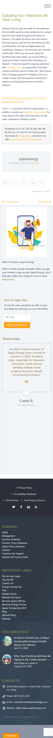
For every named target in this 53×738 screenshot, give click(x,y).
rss (36, 507)
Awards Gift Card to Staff (15, 557)
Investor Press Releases (14, 543)
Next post (43, 202)
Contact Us (7, 583)
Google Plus (23, 183)
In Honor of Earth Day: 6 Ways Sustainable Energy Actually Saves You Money (31, 641)
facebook (21, 507)
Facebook (14, 183)
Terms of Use (12, 500)
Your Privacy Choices (34, 500)
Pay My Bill (8, 579)
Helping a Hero (14, 67)
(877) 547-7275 (21, 696)
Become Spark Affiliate (14, 601)
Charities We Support (13, 553)
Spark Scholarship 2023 (14, 608)
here (9, 108)
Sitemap (6, 618)
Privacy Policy (25, 488)
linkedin (28, 507)
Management (8, 536)
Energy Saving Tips (12, 587)
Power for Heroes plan (34, 112)
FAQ (4, 590)
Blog (4, 611)
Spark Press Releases (13, 546)
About (5, 532)
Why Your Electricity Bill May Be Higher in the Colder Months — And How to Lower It (32, 660)
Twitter (5, 183)
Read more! (8, 279)
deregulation (24, 136)
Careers (6, 550)
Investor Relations (11, 539)
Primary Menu (47, 6)
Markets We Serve (11, 597)
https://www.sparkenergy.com (31, 708)
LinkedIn (32, 183)
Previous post (12, 202)
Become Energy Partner (14, 604)
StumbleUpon (41, 183)
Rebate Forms (9, 594)
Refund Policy (9, 615)
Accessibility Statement (25, 494)
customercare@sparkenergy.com (30, 702)
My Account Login (11, 576)
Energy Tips (34, 163)
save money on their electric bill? (26, 139)
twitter (14, 507)
